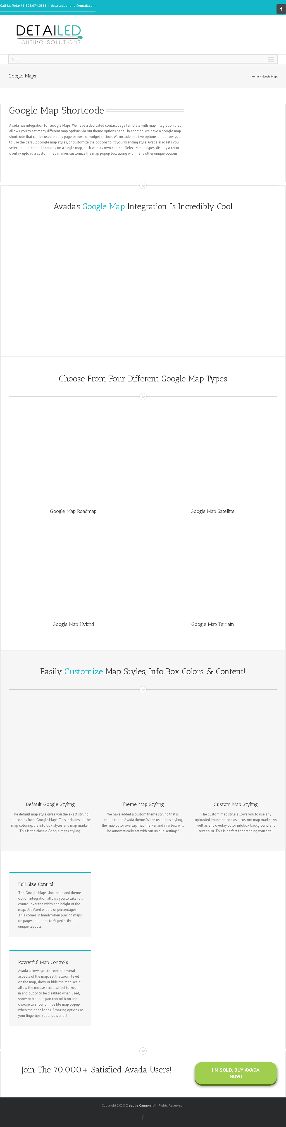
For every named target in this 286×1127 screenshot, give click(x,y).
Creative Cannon (138, 1105)
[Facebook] (281, 9)
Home (255, 76)
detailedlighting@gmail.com (73, 5)
